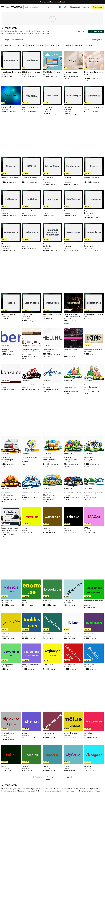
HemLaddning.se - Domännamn (70, 245)
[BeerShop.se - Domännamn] (52, 303)
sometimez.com (48, 733)
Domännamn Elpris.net (29, 457)
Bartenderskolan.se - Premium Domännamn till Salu (72, 316)
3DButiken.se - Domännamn (31, 72)
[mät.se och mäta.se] (73, 721)
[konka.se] (11, 373)
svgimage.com (48, 665)
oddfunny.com (69, 601)
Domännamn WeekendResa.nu (49, 459)
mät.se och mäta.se (70, 733)
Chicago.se (88, 766)
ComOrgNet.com (7, 665)
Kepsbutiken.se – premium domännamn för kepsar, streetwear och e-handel (10, 529)
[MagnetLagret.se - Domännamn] (94, 199)
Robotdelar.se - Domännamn (69, 179)
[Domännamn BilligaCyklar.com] (94, 446)
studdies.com (89, 634)
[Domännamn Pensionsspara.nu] (73, 373)
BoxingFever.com (69, 665)
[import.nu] (52, 754)
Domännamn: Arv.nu (70, 72)
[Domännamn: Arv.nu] (73, 60)
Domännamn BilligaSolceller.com (49, 494)
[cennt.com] (11, 622)
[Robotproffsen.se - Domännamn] (52, 166)
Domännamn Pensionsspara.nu (70, 386)
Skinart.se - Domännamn (9, 178)
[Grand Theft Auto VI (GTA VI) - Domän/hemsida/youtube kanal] (73, 338)
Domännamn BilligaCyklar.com (90, 459)
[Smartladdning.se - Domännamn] (73, 95)
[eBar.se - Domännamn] (11, 303)
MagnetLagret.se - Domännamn (90, 212)
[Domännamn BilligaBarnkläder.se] (73, 446)
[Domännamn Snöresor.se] (31, 481)
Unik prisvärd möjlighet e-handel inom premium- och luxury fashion (31, 351)
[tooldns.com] (31, 622)
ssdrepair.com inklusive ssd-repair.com (93, 602)
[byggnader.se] (52, 622)
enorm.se (25, 601)
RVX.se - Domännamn (29, 178)
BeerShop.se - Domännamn (52, 314)
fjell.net (66, 634)
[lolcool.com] (52, 589)
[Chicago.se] (94, 754)
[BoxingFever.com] (73, 653)
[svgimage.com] (52, 653)
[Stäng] (103, 2)
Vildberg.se (5, 350)
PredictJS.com (89, 665)
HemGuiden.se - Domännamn (89, 245)
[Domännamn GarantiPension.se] (94, 373)
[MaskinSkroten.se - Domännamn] (11, 232)
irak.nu (3, 766)
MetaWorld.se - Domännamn (73, 211)
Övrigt (6, 40)
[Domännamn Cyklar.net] (31, 373)
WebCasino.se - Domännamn (48, 108)
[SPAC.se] (94, 516)
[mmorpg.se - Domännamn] (52, 199)
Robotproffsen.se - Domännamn (49, 179)
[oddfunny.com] (73, 589)
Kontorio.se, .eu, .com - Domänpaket (51, 245)
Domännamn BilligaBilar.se (72, 493)
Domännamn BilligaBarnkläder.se (70, 459)
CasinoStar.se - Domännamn (11, 72)
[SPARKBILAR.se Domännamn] (52, 60)
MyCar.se (67, 766)
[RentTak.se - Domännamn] (31, 199)
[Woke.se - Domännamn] (31, 95)
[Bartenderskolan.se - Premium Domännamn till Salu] (73, 303)
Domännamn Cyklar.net (30, 385)
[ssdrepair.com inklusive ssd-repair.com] (94, 589)
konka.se (4, 385)
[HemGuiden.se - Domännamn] (94, 232)
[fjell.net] (73, 622)
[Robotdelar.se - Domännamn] (73, 166)
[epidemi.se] (94, 721)
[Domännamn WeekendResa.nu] (52, 446)
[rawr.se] (31, 516)
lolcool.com (47, 601)
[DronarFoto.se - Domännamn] (31, 303)
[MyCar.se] (73, 754)
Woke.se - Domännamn (30, 107)
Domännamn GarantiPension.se (90, 386)
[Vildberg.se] (11, 338)
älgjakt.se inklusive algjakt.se (7, 734)
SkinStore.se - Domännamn (93, 107)
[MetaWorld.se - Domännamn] (73, 199)
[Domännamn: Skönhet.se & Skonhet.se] (94, 60)
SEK (65, 7)
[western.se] (52, 516)
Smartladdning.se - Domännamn (70, 108)
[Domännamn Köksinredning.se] (11, 446)
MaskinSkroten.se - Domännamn (8, 245)
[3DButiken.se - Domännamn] (31, 60)
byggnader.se (47, 634)
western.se (47, 528)
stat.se (24, 733)
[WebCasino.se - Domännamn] (52, 95)
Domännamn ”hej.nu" (50, 350)
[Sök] (48, 7)
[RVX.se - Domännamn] (31, 166)
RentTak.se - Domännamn (31, 211)
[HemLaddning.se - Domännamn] (73, 232)
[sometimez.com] (52, 721)
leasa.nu (25, 766)
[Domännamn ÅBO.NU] (11, 95)
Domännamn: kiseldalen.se (93, 350)
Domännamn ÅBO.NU (8, 107)
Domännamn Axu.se (49, 385)
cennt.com (5, 634)
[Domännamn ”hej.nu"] (52, 338)
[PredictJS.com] (94, 653)
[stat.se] (31, 721)
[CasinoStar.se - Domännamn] (11, 60)
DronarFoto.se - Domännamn (27, 315)
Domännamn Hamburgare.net (7, 494)
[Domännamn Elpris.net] (31, 446)
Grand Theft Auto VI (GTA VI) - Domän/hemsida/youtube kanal (72, 351)
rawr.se (24, 528)
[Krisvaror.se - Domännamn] (31, 232)
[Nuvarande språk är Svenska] (59, 7)
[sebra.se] (73, 516)
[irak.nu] (11, 754)
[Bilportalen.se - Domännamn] (94, 303)
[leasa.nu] (31, 754)
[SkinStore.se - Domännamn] (94, 95)
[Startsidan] (16, 7)
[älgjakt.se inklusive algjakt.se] (11, 721)
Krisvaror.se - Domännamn (31, 244)
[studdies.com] (94, 622)
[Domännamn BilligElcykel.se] (94, 481)
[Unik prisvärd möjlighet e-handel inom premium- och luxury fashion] (31, 338)
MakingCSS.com (6, 601)
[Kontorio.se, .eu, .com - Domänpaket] (52, 232)
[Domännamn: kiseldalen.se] (94, 338)
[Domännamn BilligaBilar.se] (73, 481)
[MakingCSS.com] (11, 589)
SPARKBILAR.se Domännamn (52, 72)
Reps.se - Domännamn (92, 178)
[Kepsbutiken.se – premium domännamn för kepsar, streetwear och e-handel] (11, 516)
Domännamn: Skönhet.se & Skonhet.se (93, 73)
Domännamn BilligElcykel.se (93, 493)
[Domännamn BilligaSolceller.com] (52, 481)
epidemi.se (88, 733)
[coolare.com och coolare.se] (31, 653)
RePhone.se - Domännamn (10, 211)
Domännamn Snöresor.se (30, 493)
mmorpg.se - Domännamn (51, 211)
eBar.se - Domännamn (8, 314)
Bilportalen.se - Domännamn (93, 314)
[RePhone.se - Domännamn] (11, 199)
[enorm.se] (31, 589)
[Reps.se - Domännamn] (94, 166)
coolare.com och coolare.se (31, 665)
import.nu (46, 766)
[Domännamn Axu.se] (52, 373)
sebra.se (67, 528)
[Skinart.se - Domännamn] (11, 166)
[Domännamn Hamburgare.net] (11, 481)
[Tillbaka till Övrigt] (2, 39)
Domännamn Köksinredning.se (7, 459)
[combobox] (36, 7)
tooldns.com (26, 634)
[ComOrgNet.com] (11, 653)
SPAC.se (87, 528)
